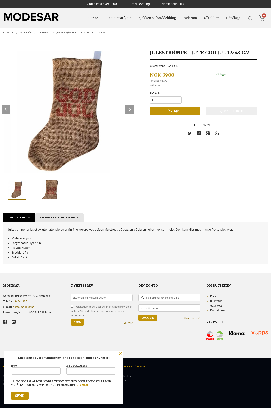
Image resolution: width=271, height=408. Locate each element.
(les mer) (81, 384)
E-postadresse (76, 365)
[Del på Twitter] (189, 134)
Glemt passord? (192, 317)
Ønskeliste (233, 111)
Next (129, 109)
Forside (215, 296)
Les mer (128, 322)
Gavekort (216, 305)
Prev (6, 109)
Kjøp (177, 111)
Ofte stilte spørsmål (129, 366)
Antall (154, 93)
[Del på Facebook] (198, 134)
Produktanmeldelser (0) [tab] (57, 217)
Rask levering (140, 4)
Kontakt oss (218, 310)
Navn (14, 365)
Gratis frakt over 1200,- (103, 4)
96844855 (20, 301)
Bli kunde (216, 301)
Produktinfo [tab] (17, 217)
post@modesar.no (23, 306)
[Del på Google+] (207, 134)
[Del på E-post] (216, 134)
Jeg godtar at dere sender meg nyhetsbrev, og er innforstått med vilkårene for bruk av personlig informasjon (101, 311)
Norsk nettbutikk (172, 4)
